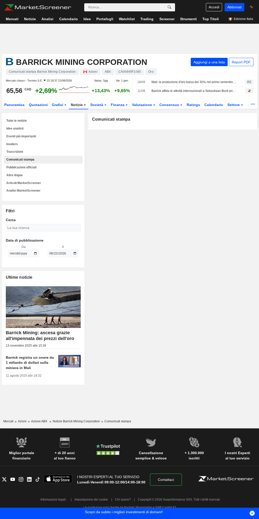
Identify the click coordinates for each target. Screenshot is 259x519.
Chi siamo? (123, 499)
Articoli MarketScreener (23, 183)
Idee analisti (15, 128)
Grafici (58, 105)
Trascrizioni (14, 151)
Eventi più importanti (21, 136)
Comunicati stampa (20, 159)
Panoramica (14, 105)
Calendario (213, 105)
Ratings (193, 105)
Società (97, 105)
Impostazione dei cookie (91, 499)
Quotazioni (38, 105)
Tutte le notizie (16, 120)
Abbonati (234, 7)
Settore (234, 105)
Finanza (118, 105)
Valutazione (142, 105)
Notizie (77, 105)
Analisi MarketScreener (23, 190)
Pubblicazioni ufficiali (21, 167)
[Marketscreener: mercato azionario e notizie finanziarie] (37, 7)
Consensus (169, 105)
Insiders (12, 144)
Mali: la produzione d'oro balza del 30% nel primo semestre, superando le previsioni (194, 82)
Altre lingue (14, 175)
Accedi (214, 7)
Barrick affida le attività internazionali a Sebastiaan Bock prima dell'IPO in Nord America (194, 91)
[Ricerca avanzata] (169, 7)
